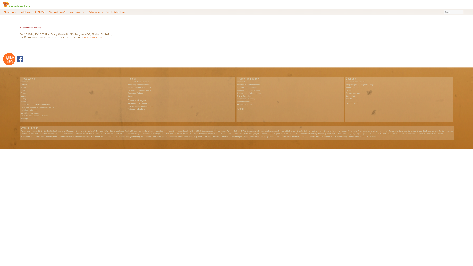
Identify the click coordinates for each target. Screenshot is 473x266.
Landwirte (25, 82)
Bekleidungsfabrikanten (30, 113)
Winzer (23, 87)
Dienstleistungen (137, 100)
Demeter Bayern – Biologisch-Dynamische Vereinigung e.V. (347, 131)
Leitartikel (241, 82)
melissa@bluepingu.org (93, 37)
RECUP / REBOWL (212, 137)
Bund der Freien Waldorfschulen (226, 131)
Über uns (351, 78)
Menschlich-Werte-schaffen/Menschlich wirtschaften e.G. (82, 137)
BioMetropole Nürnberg (73, 131)
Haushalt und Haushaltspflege (139, 90)
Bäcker (23, 96)
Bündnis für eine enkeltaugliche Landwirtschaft (143, 131)
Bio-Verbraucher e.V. (21, 6)
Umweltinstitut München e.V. (321, 137)
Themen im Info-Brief (248, 78)
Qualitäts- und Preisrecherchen (249, 93)
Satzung (349, 90)
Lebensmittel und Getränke (138, 82)
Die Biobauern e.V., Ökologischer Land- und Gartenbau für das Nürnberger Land (404, 131)
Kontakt (349, 99)
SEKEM (225, 137)
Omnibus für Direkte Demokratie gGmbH (186, 137)
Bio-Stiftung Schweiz (93, 131)
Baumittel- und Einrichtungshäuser (34, 116)
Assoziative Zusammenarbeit (248, 85)
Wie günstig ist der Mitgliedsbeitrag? (360, 85)
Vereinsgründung (352, 87)
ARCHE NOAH (42, 131)
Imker (23, 90)
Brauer (23, 93)
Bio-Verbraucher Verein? (355, 82)
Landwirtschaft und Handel (247, 87)
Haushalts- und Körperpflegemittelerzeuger (38, 107)
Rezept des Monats (244, 104)
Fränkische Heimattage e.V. (153, 134)
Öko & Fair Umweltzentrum (157, 137)
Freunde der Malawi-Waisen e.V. (179, 134)
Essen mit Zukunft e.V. (114, 134)
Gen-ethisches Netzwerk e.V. (205, 134)
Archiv (240, 108)
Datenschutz (350, 96)
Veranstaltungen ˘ (77, 12)
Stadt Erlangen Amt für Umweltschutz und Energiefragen (253, 137)
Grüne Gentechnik (244, 96)
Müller (23, 102)
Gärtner (24, 85)
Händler (132, 78)
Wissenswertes (96, 12)
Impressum (352, 103)
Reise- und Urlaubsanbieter (138, 103)
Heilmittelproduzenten (29, 110)
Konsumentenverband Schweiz (431, 134)
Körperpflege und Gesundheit (139, 87)
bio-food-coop (55, 131)
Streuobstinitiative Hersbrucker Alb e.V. (292, 137)
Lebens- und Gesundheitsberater (141, 106)
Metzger (24, 99)
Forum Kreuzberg (132, 134)
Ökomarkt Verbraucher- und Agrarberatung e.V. (125, 137)
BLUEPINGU (108, 131)
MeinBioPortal (51, 137)
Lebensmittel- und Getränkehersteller (35, 104)
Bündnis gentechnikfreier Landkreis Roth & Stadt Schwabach (187, 131)
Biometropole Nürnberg (246, 99)
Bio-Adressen (10, 12)
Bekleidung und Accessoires (139, 85)
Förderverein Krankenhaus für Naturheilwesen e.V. (83, 134)
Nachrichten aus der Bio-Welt (32, 12)
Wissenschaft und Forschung (248, 90)
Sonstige (24, 119)
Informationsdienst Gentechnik (404, 134)
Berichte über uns (353, 93)
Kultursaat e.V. (26, 137)
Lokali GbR (39, 137)
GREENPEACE (384, 134)
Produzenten (28, 78)
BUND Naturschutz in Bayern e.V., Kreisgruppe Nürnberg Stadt (265, 131)
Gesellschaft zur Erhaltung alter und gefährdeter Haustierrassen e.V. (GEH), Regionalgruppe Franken (335, 134)
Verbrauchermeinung (245, 102)
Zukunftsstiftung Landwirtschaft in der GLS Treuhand (355, 137)
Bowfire (119, 131)
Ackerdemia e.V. (27, 131)
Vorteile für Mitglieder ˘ (116, 12)
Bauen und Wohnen (135, 93)
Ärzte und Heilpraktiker (136, 109)
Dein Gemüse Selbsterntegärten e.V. (307, 131)
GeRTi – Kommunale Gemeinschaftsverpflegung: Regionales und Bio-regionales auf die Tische (257, 134)
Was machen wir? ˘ (57, 12)
